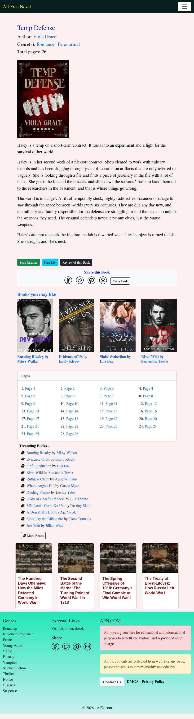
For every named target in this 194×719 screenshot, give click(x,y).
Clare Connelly (80, 518)
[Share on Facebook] (68, 280)
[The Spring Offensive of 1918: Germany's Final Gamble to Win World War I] (118, 558)
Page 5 (30, 395)
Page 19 (112, 418)
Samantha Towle (60, 472)
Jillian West (54, 525)
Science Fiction (14, 667)
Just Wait (33, 525)
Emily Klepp (65, 459)
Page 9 (30, 403)
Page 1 (30, 388)
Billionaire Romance (18, 633)
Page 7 (109, 395)
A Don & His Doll (40, 511)
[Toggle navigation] (184, 6)
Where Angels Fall (40, 485)
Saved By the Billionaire (44, 518)
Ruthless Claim (37, 478)
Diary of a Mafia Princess (45, 498)
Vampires (10, 662)
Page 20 (151, 418)
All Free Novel (17, 6)
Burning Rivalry (38, 452)
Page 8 (148, 395)
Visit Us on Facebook (67, 628)
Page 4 (148, 388)
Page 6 (69, 395)
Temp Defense (36, 27)
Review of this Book (76, 262)
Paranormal (69, 44)
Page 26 (72, 433)
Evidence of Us (38, 459)
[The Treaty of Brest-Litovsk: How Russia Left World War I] (160, 558)
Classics (9, 684)
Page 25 (33, 433)
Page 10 (72, 403)
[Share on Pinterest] (91, 280)
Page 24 (151, 426)
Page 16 (151, 410)
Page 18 (72, 418)
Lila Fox (63, 465)
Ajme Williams (66, 478)
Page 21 (33, 426)
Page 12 (151, 403)
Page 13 (33, 410)
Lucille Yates (65, 492)
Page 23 (112, 426)
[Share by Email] (103, 280)
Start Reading (28, 262)
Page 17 (33, 418)
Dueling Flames (38, 492)
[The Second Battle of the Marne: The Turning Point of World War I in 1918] (76, 558)
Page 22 (72, 426)
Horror (8, 679)
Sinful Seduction (38, 465)
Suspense (10, 690)
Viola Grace (44, 36)
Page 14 (72, 410)
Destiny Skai (79, 505)
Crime (7, 650)
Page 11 (112, 403)
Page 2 (69, 388)
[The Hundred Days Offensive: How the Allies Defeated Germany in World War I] (34, 558)
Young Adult (12, 645)
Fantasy (8, 656)
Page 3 (109, 388)
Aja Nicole (68, 511)
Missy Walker (67, 452)
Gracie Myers (70, 485)
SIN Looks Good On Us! (45, 505)
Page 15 (112, 410)
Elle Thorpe (79, 498)
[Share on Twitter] (80, 280)
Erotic (7, 639)
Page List (50, 262)
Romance (45, 44)
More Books (35, 535)
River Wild (34, 472)
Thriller (8, 673)
